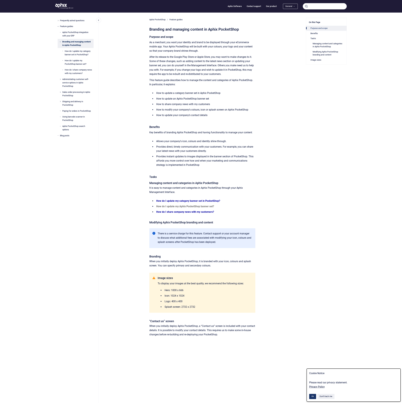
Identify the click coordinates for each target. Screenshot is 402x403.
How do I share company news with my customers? (78, 71)
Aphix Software (235, 6)
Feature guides (66, 26)
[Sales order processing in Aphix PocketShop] (60, 92)
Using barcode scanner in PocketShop (73, 118)
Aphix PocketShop (157, 19)
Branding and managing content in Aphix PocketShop (76, 43)
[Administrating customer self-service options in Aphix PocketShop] (60, 79)
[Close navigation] (98, 20)
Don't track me (326, 396)
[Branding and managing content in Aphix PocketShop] (60, 42)
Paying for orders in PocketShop (76, 111)
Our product (271, 6)
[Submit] (306, 6)
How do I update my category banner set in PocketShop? (77, 53)
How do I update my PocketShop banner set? (75, 62)
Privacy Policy (317, 386)
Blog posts (64, 135)
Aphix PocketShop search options (73, 128)
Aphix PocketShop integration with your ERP (75, 34)
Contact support (254, 6)
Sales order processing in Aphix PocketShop (76, 94)
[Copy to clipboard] (148, 36)
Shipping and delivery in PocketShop (72, 103)
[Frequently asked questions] (58, 20)
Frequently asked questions (72, 20)
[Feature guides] (58, 26)
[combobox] (325, 6)
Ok (312, 396)
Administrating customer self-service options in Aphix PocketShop (75, 82)
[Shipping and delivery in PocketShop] (60, 101)
